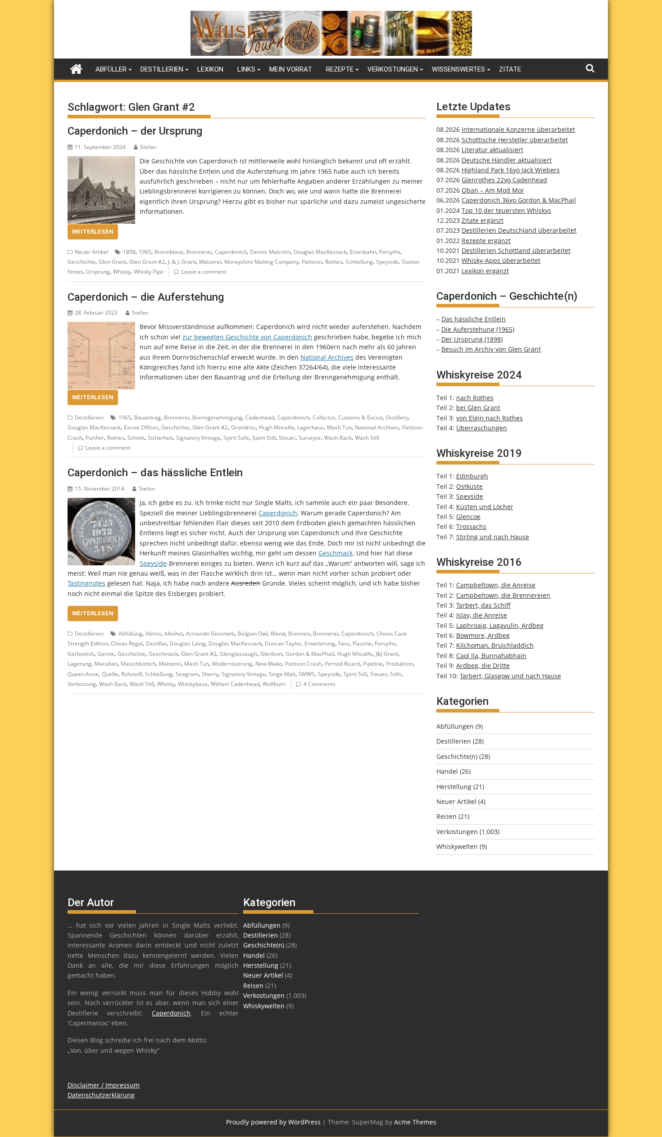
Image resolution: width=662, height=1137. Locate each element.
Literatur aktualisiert (492, 149)
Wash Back (338, 438)
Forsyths (389, 252)
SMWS (307, 674)
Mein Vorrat (290, 69)
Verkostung (82, 684)
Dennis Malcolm (270, 252)
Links (246, 69)
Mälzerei (210, 262)
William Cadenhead (235, 684)
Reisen (446, 816)
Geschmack (335, 553)
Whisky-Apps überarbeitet (501, 260)
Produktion (399, 664)
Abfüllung (130, 633)
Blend (278, 633)
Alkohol (173, 633)
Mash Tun (339, 427)
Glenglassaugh (238, 654)
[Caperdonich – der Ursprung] (101, 161)
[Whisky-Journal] (331, 53)
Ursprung (98, 271)
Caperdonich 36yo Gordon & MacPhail (519, 200)
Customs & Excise (360, 417)
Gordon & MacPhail (310, 654)
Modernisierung (232, 664)
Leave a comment (203, 271)
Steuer (287, 438)
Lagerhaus (310, 427)
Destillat (156, 643)
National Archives (327, 357)
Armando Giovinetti (210, 633)
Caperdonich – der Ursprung (135, 131)
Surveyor (310, 438)
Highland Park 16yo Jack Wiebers (511, 170)
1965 (145, 252)
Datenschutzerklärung (101, 1095)
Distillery (397, 417)
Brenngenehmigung (217, 417)
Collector (324, 417)
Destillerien (162, 69)
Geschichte (81, 262)
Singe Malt (282, 674)
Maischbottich (138, 664)
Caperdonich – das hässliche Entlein (155, 472)
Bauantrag (147, 417)
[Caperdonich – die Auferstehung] (101, 326)
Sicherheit (160, 438)
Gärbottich (81, 654)
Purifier (95, 438)
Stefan (148, 147)
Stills (396, 674)
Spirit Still (264, 438)
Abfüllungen (455, 726)
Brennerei (199, 252)
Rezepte (340, 69)
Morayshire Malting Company (261, 262)
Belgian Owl (253, 633)
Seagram (187, 674)
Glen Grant (112, 262)
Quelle (110, 674)
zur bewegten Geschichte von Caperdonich (247, 337)
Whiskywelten (457, 846)
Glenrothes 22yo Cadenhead (504, 180)
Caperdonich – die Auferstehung (146, 297)
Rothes (333, 262)
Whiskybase (193, 684)
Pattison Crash (303, 664)
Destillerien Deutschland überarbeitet (519, 230)
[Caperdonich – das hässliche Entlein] (101, 502)
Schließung (359, 262)
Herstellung (454, 786)
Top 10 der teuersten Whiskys (506, 210)
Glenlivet (271, 654)
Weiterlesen (92, 231)
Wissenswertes (458, 69)
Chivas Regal (127, 643)
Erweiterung (319, 643)
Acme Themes (415, 1122)
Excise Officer (141, 427)
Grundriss (243, 427)
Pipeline (373, 664)
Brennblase (168, 252)
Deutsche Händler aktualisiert (507, 160)
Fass (343, 643)
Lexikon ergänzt (485, 270)
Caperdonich (231, 252)
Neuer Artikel (91, 252)
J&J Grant (387, 654)
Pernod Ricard (342, 664)
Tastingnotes (86, 583)
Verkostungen (392, 69)
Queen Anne (83, 674)
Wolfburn (274, 684)
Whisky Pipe (148, 271)
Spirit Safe (236, 438)
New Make (268, 664)
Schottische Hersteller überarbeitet (515, 139)
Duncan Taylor (283, 643)
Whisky (122, 271)
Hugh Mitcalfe (276, 427)
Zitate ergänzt (482, 220)
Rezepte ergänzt (486, 240)
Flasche (362, 643)
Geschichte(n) (456, 756)
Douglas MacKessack (320, 252)
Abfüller (111, 69)
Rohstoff (131, 674)
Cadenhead (259, 417)
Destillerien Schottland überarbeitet (516, 250)
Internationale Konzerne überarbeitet (518, 129)
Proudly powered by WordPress (273, 1122)
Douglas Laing (187, 643)
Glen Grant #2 (147, 262)
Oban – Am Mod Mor (493, 190)
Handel (447, 771)
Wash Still (367, 438)
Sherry (210, 674)
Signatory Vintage (198, 438)
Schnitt (136, 438)
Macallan (106, 664)
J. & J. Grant (182, 262)
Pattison (312, 262)
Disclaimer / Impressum (104, 1085)
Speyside (387, 262)
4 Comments (320, 684)
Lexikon (210, 69)
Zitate (510, 69)
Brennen (299, 633)
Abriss (153, 633)
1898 (129, 252)
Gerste (105, 654)
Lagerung (79, 664)
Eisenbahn (363, 252)
